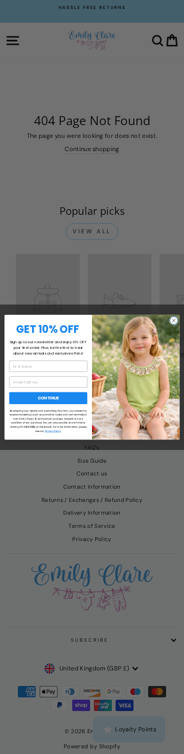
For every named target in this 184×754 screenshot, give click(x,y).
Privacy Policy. (53, 430)
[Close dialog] (174, 320)
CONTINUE (48, 398)
